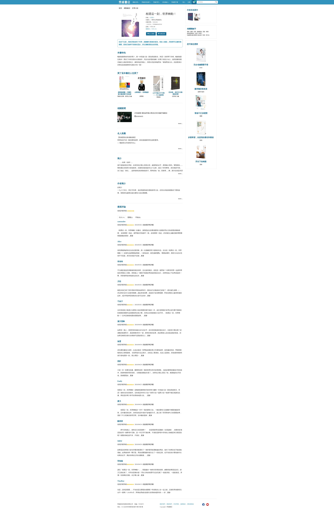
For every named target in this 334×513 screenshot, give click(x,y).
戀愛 (191, 31)
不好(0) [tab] (137, 217)
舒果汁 (152, 17)
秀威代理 (156, 2)
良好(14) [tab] (122, 217)
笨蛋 (196, 33)
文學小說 (135, 8)
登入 (184, 2)
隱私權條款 (190, 504)
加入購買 (151, 33)
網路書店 (127, 8)
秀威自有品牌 (146, 2)
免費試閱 (162, 33)
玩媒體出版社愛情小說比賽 (194, 35)
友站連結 (165, 2)
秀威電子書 (174, 2)
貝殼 (204, 31)
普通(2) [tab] (130, 217)
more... (180, 123)
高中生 (207, 35)
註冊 (189, 2)
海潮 (207, 31)
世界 (195, 31)
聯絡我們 (169, 504)
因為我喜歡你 (190, 33)
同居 (203, 35)
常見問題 (176, 504)
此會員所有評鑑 (148, 225)
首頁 (120, 8)
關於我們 (162, 504)
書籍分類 (135, 2)
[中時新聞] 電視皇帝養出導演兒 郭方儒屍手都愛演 (150, 113)
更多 (131, 236)
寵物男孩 (199, 31)
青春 (188, 31)
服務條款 (183, 504)
